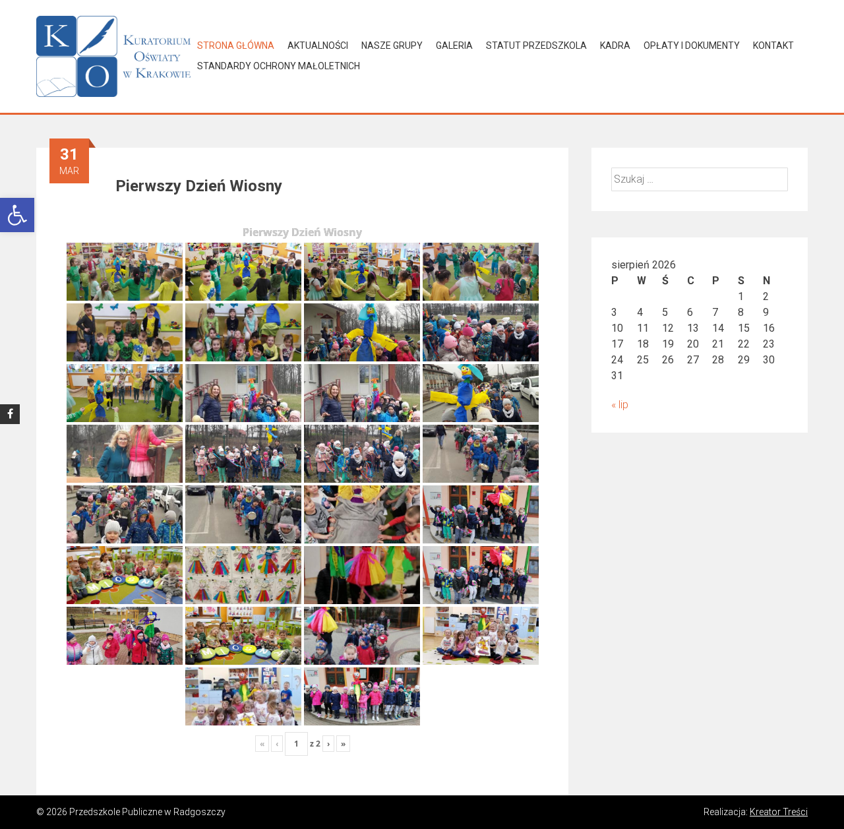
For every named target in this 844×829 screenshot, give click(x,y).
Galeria (454, 45)
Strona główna (235, 45)
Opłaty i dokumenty (692, 45)
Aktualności (317, 45)
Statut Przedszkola (536, 45)
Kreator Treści (779, 812)
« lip (619, 404)
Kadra (615, 45)
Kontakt (773, 45)
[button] (17, 215)
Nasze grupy (392, 45)
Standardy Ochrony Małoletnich (278, 66)
